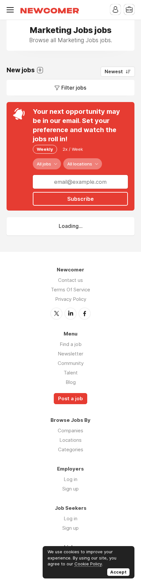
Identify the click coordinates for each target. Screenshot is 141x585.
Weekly (45, 149)
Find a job (71, 344)
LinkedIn (70, 313)
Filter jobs (73, 87)
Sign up (70, 489)
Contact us (70, 280)
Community (71, 363)
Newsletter (70, 354)
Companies (70, 430)
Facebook (84, 313)
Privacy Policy (70, 299)
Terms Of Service (70, 289)
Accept (118, 572)
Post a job (70, 399)
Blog (71, 382)
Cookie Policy (88, 563)
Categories (70, 449)
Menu (11, 10)
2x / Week (73, 149)
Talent (71, 373)
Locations (70, 440)
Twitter (56, 313)
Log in (70, 479)
